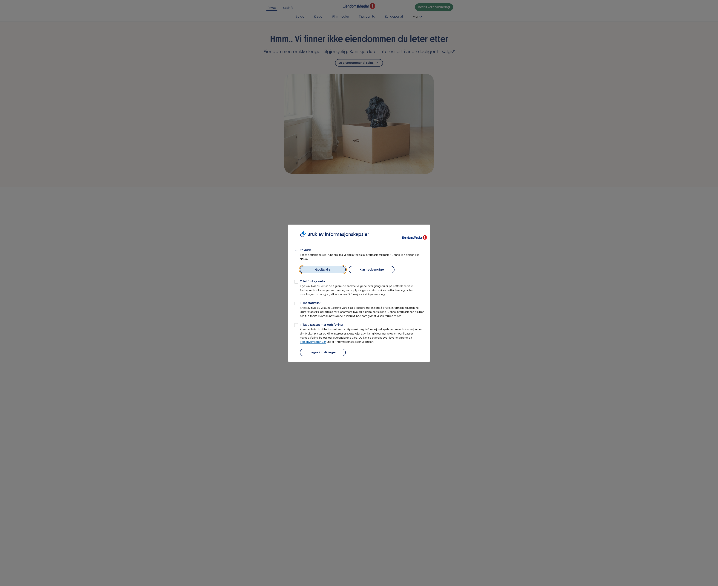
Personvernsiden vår (313, 341)
